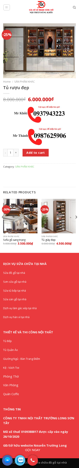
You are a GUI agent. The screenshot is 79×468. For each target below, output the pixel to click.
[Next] (76, 225)
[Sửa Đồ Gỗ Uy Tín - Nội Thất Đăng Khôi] (41, 7)
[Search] (74, 7)
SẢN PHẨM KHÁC (24, 81)
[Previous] (3, 225)
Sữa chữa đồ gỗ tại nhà (51, 462)
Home (7, 81)
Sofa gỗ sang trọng (14, 240)
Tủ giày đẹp (49, 240)
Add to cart (35, 153)
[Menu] (6, 7)
